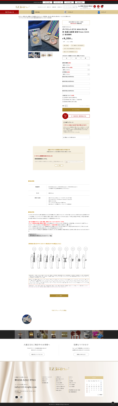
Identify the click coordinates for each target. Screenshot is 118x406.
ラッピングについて (60, 384)
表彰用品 (45, 16)
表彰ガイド (49, 7)
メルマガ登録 (71, 384)
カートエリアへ (78, 403)
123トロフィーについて (42, 7)
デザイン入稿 (47, 2)
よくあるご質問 (59, 382)
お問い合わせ (58, 390)
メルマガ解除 (71, 386)
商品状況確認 (80, 2)
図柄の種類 (66, 63)
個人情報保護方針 (73, 391)
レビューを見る (70, 41)
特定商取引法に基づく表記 (74, 390)
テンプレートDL (58, 2)
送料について (58, 380)
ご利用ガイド (59, 7)
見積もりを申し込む (81, 354)
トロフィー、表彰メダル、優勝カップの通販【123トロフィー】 (30, 16)
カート (70, 379)
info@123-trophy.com (26, 387)
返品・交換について (60, 379)
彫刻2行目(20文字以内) (68, 81)
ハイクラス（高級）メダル (66, 16)
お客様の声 (54, 7)
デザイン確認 (69, 2)
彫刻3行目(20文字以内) (68, 86)
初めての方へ (45, 379)
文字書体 (66, 72)
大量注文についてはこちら (37, 354)
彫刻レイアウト (67, 67)
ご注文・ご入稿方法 (60, 388)
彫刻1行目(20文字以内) (68, 76)
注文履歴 (71, 380)
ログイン (71, 377)
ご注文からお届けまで (60, 386)
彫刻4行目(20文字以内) (68, 90)
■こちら (69, 225)
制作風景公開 (45, 382)
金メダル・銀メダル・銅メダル (54, 16)
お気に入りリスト (72, 382)
